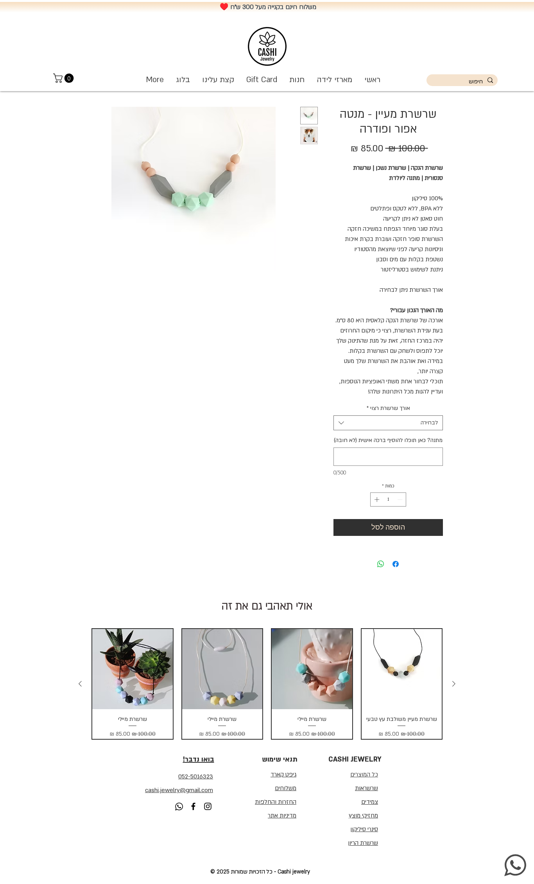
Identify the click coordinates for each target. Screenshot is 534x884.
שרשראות (366, 788)
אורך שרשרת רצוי (388, 408)
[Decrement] (400, 499)
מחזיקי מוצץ (363, 815)
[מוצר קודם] (454, 683)
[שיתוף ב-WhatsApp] (380, 564)
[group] (267, 684)
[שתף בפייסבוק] (395, 564)
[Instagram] (208, 806)
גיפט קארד (283, 774)
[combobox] (388, 422)
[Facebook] (193, 806)
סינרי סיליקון (364, 829)
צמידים (369, 802)
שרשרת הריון (363, 843)
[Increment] (376, 499)
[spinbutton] (388, 499)
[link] (64, 78)
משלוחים (285, 788)
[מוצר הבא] (80, 683)
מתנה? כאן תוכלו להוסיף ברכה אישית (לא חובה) (388, 440)
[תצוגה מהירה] (402, 669)
